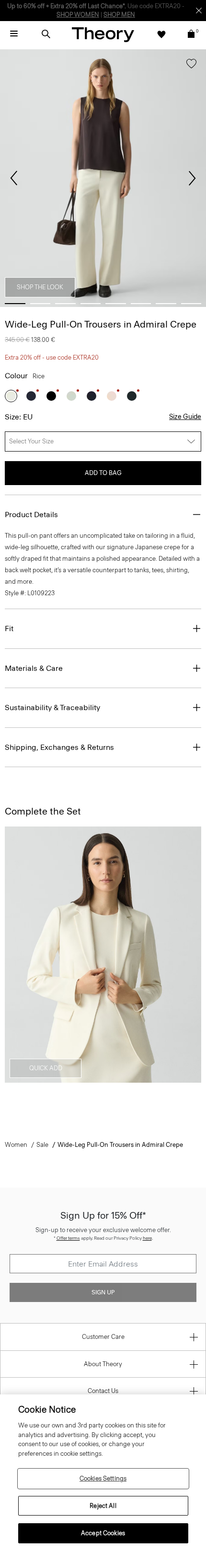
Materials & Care (34, 668)
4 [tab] (90, 303)
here (147, 1238)
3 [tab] (65, 303)
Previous (14, 178)
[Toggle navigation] (14, 34)
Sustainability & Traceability (52, 707)
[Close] (199, 10)
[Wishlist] (161, 34)
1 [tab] (15, 303)
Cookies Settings (103, 1478)
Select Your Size (31, 441)
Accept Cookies (103, 1533)
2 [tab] (40, 303)
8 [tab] (191, 303)
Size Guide (185, 417)
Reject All (103, 1505)
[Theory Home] (103, 34)
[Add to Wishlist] (191, 65)
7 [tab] (166, 303)
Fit (9, 628)
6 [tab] (141, 303)
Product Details (31, 514)
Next (192, 178)
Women (16, 1144)
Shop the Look (40, 287)
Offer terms (68, 1238)
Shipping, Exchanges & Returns (59, 747)
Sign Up (103, 1292)
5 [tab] (115, 303)
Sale (42, 1144)
